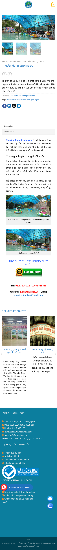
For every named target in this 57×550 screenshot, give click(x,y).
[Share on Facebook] (4, 106)
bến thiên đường (13, 100)
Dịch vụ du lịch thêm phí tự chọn (27, 62)
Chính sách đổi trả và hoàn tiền (19, 499)
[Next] (50, 27)
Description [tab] (8, 126)
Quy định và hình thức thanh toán (20, 492)
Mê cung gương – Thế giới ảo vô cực (15, 351)
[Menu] (3, 4)
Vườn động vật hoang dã (42, 351)
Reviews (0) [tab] (9, 132)
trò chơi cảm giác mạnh (30, 100)
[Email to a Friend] (14, 106)
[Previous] (6, 27)
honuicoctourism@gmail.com (28, 295)
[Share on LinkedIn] (19, 106)
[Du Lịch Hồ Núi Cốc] (28, 4)
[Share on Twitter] (9, 106)
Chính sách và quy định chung (18, 495)
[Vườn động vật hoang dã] (42, 331)
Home (5, 62)
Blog (28, 539)
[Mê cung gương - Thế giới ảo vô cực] (14, 331)
